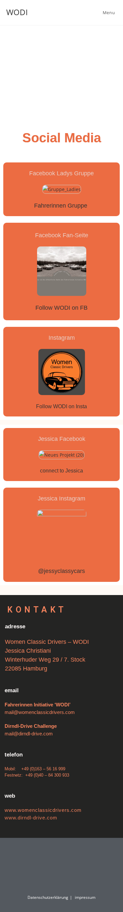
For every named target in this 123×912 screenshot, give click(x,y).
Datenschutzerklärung (48, 897)
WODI (17, 12)
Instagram (62, 337)
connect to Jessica (61, 470)
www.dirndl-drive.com (31, 817)
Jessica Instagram (61, 498)
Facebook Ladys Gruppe (61, 173)
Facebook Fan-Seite (61, 235)
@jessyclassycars (61, 571)
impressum (85, 897)
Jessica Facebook (61, 439)
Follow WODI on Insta (61, 406)
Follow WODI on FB (61, 307)
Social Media (61, 137)
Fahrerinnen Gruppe (61, 205)
